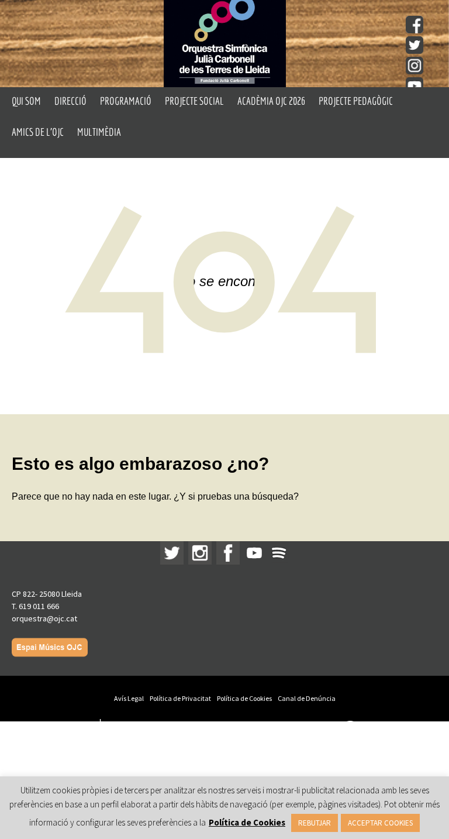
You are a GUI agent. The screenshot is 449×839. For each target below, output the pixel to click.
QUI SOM (26, 101)
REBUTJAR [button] (314, 823)
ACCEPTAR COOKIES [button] (380, 823)
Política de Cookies (244, 698)
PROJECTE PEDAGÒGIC (356, 101)
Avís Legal (129, 698)
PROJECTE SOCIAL (194, 101)
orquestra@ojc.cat (44, 618)
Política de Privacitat (180, 698)
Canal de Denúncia (307, 698)
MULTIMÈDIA (99, 132)
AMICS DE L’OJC (38, 132)
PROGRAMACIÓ (125, 101)
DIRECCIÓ (70, 101)
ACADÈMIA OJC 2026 (271, 101)
